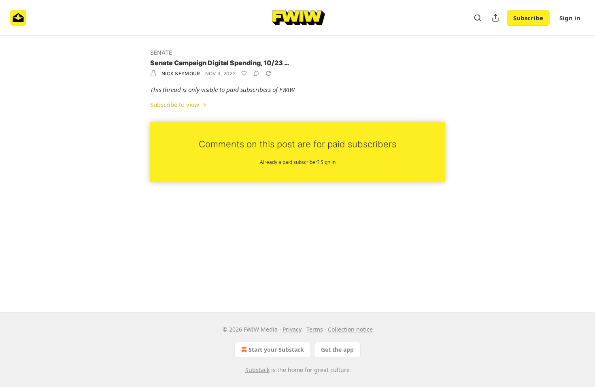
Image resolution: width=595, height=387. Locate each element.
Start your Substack (276, 349)
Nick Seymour (181, 73)
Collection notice (350, 329)
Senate (161, 52)
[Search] (478, 18)
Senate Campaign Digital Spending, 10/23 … (219, 63)
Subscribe (528, 18)
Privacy (292, 329)
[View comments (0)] (256, 73)
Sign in (569, 18)
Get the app (337, 349)
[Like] (244, 73)
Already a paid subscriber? (298, 162)
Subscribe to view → (178, 104)
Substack (257, 370)
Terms (314, 329)
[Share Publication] (495, 18)
